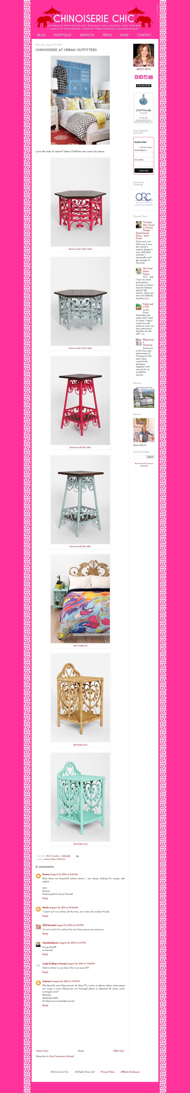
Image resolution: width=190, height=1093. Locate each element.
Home (81, 1051)
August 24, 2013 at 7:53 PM (66, 981)
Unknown (47, 981)
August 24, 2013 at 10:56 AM (64, 908)
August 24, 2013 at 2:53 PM (70, 925)
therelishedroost (50, 943)
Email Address (141, 150)
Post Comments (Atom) (62, 1056)
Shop (124, 35)
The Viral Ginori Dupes (147, 271)
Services (87, 35)
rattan (46, 859)
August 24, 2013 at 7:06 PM (81, 964)
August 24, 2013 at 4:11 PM (73, 943)
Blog (41, 35)
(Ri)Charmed (48, 925)
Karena (46, 874)
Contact (144, 35)
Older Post (118, 1051)
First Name (138, 160)
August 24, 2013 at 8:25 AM (64, 874)
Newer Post (42, 1051)
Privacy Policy (107, 1072)
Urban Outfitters (57, 859)
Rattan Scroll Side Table (80, 447)
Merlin (45, 908)
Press (107, 35)
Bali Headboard (80, 646)
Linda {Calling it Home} (54, 964)
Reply (45, 898)
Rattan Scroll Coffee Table (80, 249)
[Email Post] (77, 856)
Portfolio (62, 35)
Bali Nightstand (80, 745)
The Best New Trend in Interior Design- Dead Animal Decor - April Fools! (145, 230)
